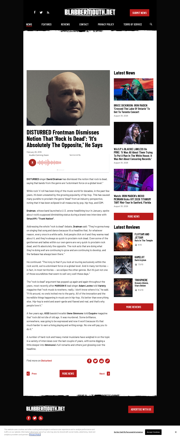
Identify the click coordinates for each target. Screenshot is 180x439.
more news (134, 216)
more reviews (133, 307)
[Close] (176, 432)
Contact (84, 24)
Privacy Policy (106, 24)
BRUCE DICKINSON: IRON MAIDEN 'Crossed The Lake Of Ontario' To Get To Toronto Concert (132, 108)
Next (102, 373)
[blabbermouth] (90, 15)
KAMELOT (140, 257)
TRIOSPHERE (141, 280)
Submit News (139, 12)
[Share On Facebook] (89, 361)
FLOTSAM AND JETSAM (142, 235)
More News (68, 373)
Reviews (65, 24)
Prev (34, 373)
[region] (90, 432)
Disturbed (46, 360)
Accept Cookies (153, 432)
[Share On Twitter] (95, 361)
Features (47, 24)
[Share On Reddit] (101, 361)
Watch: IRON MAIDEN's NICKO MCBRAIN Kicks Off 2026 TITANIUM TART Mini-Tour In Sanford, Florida (132, 199)
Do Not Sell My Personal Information (128, 432)
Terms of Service (132, 24)
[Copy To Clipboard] (107, 361)
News (29, 24)
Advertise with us (141, 409)
